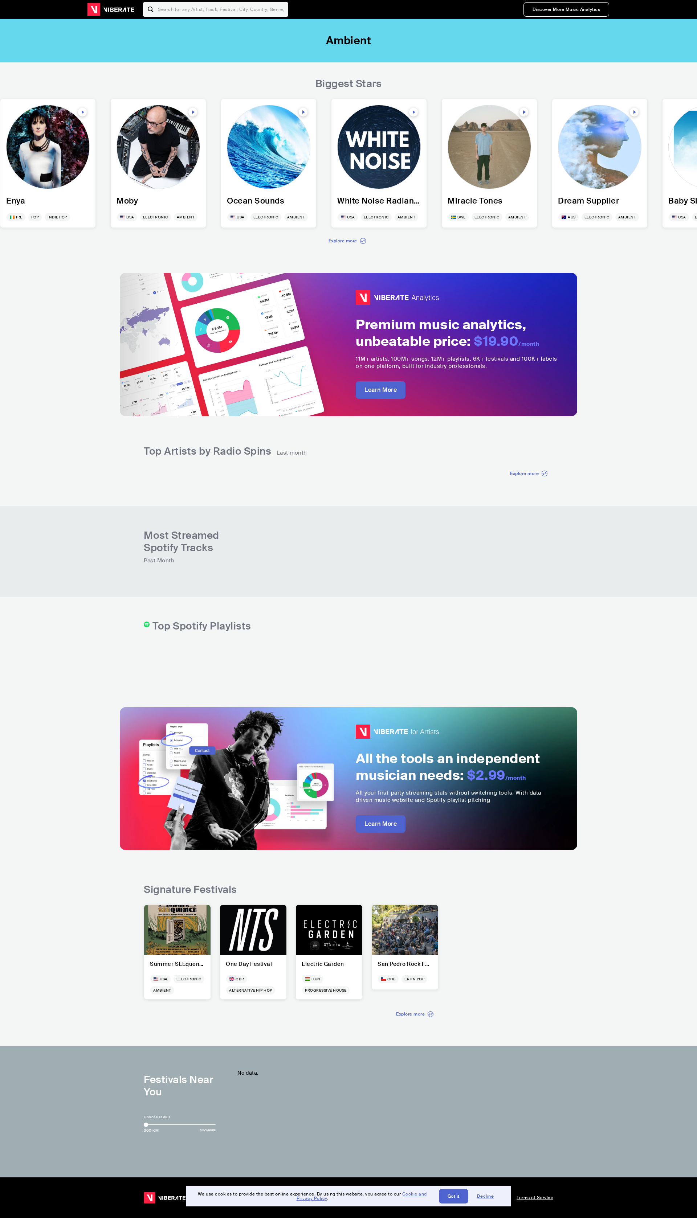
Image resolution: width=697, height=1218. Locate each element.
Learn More (380, 390)
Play (82, 112)
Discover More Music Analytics (566, 9)
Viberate (110, 9)
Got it (454, 1196)
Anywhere (208, 1130)
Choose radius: (157, 1117)
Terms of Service (535, 1198)
